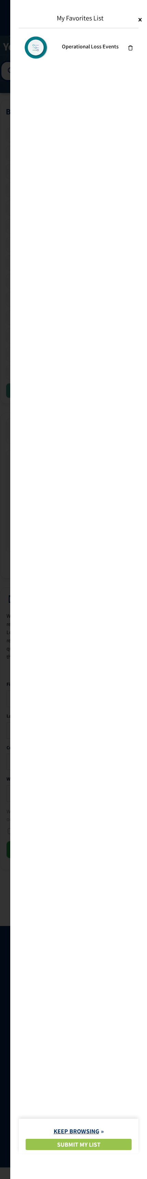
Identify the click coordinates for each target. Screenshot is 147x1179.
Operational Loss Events (90, 46)
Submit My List (79, 1144)
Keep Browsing (76, 1131)
